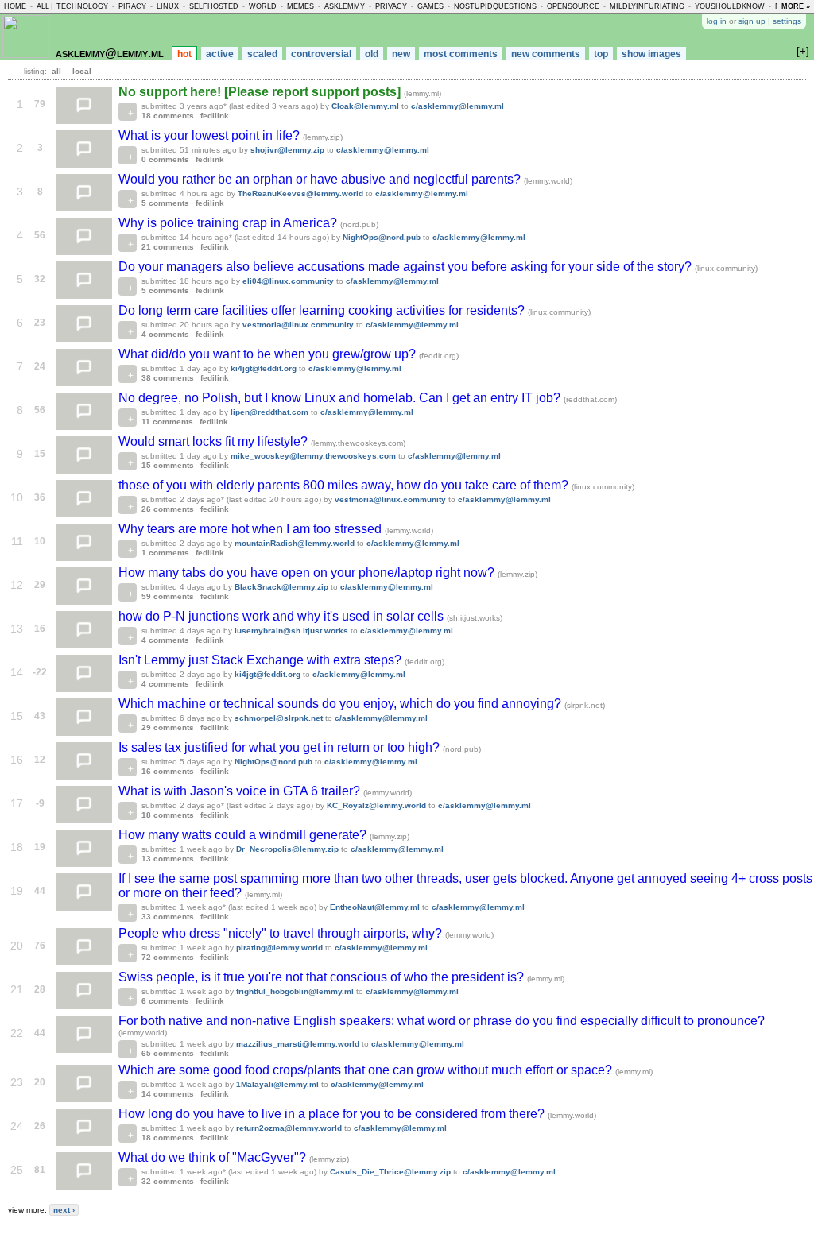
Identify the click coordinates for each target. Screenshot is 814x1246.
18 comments (167, 115)
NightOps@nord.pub (382, 237)
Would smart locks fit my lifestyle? (214, 441)
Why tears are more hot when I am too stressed (251, 529)
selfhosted (213, 6)
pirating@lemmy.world (279, 947)
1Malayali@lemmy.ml (277, 1084)
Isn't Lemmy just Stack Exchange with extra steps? (261, 660)
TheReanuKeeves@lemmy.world (300, 193)
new (401, 54)
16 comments (167, 771)
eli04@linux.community (288, 281)
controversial (321, 54)
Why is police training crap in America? (229, 223)
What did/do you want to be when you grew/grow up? (268, 354)
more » (795, 6)
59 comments (167, 596)
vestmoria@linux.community (298, 324)
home (15, 6)
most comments (461, 54)
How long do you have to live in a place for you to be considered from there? (333, 1113)
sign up (752, 21)
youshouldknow (730, 6)
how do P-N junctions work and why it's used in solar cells (282, 616)
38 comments (167, 377)
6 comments (165, 1000)
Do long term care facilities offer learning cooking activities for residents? (323, 310)
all (43, 6)
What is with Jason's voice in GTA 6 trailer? (240, 791)
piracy (132, 6)
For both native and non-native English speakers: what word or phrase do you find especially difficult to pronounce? (441, 1020)
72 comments (167, 957)
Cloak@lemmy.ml (365, 106)
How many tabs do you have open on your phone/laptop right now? (308, 572)
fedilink (214, 115)
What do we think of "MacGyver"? (213, 1157)
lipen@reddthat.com (269, 412)
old (371, 54)
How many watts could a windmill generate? (244, 835)
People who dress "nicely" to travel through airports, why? (281, 933)
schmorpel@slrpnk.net (279, 718)
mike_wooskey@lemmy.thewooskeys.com (313, 455)
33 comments (167, 916)
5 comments (165, 203)
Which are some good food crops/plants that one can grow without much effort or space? (366, 1070)
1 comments (165, 552)
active (220, 54)
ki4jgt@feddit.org (264, 368)
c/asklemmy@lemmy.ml (457, 106)
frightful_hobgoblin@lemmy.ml (295, 991)
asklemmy (344, 6)
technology (82, 6)
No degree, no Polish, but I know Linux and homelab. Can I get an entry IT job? (341, 397)
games (430, 6)
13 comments (167, 858)
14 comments (167, 1093)
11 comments (167, 421)
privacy (391, 6)
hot (184, 54)
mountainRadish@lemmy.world (295, 543)
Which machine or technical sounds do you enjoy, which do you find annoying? (341, 703)
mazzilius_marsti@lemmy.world (297, 1043)
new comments (545, 54)
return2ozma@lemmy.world (289, 1128)
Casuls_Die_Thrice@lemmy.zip (390, 1171)
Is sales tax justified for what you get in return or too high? (280, 747)
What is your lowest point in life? (210, 135)
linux (168, 6)
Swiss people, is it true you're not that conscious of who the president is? (322, 977)
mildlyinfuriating (647, 6)
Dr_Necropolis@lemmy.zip (287, 849)
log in (717, 21)
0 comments (165, 159)
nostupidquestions (495, 6)
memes (300, 6)
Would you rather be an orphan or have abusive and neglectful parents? (321, 179)
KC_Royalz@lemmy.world (376, 805)
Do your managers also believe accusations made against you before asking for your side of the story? (406, 266)
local (81, 71)
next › (64, 1209)
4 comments (165, 334)
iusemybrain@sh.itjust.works (291, 630)
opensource (573, 6)
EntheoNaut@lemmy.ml (375, 907)
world (263, 6)
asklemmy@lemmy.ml (110, 53)
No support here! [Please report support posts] (261, 92)
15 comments (167, 465)
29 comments (167, 727)
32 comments (167, 1181)
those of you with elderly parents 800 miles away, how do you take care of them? (345, 485)
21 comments (167, 246)
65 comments (167, 1053)
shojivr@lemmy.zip (287, 149)
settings (787, 21)
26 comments (167, 509)
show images (651, 54)
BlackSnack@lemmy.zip (281, 586)
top (601, 54)
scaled (262, 54)
